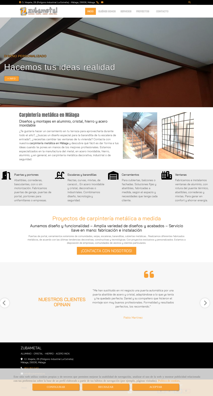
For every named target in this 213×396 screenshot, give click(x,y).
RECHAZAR (105, 387)
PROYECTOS (143, 11)
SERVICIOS (126, 11)
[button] (106, 251)
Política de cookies (168, 380)
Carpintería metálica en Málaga (49, 114)
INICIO (90, 11)
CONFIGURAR (56, 387)
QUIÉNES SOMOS (107, 11)
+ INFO (11, 78)
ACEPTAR (155, 387)
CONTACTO (162, 11)
